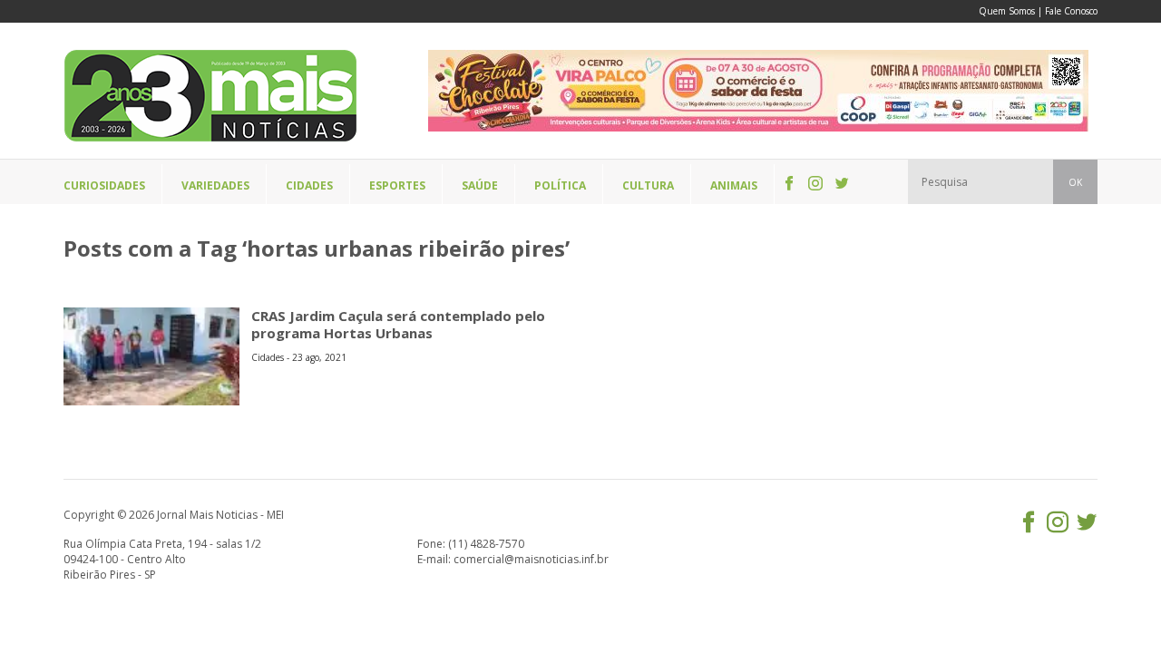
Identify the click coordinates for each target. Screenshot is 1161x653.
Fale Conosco (1071, 11)
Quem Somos (1007, 11)
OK (1075, 182)
